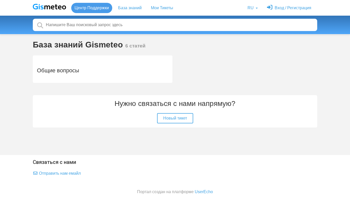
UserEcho (204, 192)
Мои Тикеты (162, 8)
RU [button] (251, 8)
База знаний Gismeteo (79, 44)
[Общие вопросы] (102, 69)
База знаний (130, 8)
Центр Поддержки (92, 8)
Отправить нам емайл (59, 173)
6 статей (135, 45)
